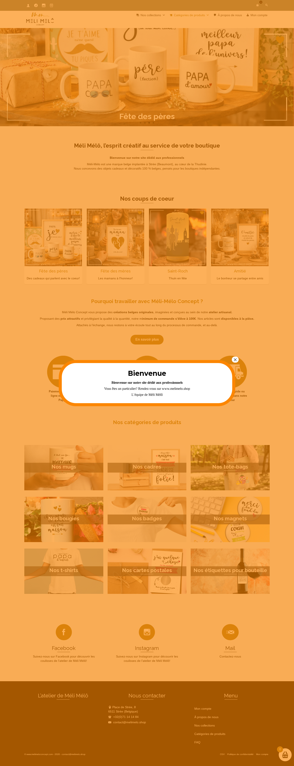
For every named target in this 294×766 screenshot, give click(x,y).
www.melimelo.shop (176, 388)
